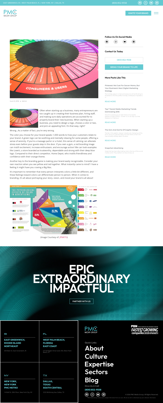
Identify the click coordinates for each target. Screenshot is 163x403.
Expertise (99, 364)
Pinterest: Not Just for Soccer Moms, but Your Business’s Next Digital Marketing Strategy (122, 88)
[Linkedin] (157, 3)
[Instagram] (145, 3)
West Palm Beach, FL (31, 3)
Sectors (96, 371)
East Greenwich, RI (11, 3)
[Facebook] (140, 3)
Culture (96, 356)
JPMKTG (63, 237)
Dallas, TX (59, 3)
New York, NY (47, 3)
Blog (92, 380)
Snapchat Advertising (114, 148)
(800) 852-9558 (119, 2)
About (94, 348)
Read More (110, 101)
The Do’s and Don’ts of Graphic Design (121, 130)
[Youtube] (151, 3)
